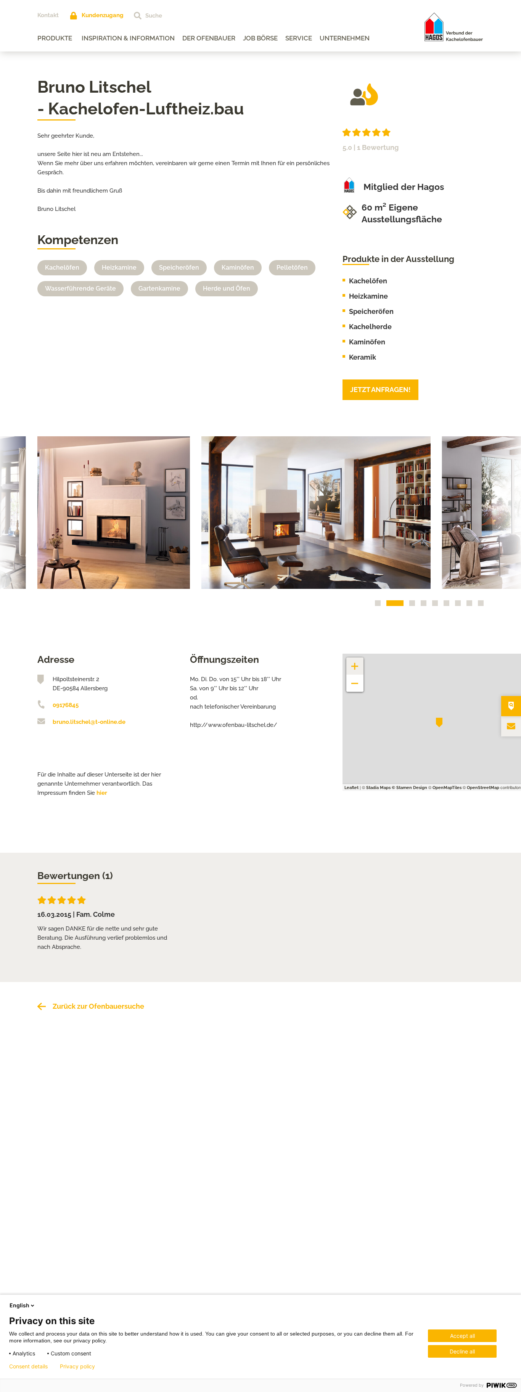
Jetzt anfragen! (380, 390)
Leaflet (351, 787)
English (19, 1305)
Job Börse (260, 38)
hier (101, 792)
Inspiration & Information (128, 38)
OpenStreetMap (483, 787)
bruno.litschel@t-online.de (89, 722)
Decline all (462, 1351)
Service (298, 38)
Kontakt (48, 15)
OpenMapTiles (447, 787)
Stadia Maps (378, 787)
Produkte (54, 38)
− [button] (355, 679)
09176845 (66, 705)
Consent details (28, 1366)
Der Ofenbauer (208, 38)
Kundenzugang (103, 15)
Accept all (462, 1336)
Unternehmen (345, 38)
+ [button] (355, 662)
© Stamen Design (409, 787)
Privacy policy (77, 1366)
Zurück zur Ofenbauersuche (98, 1006)
